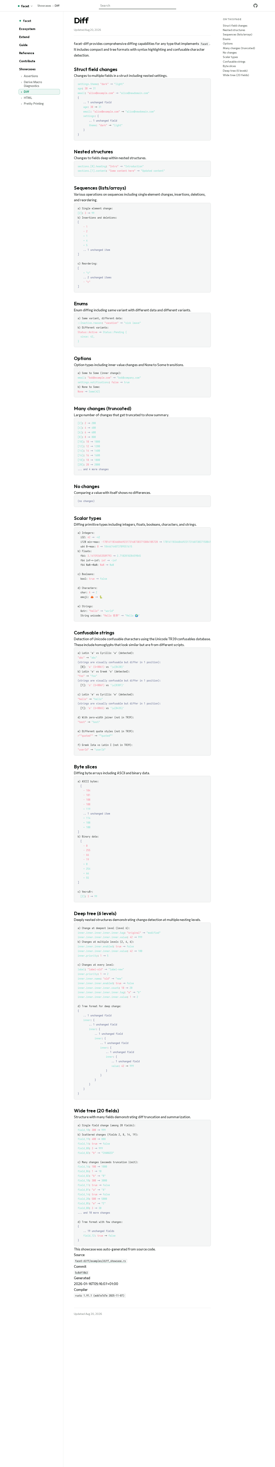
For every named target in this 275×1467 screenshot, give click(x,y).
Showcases (44, 5)
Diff (26, 91)
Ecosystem (27, 29)
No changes (230, 52)
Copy (204, 82)
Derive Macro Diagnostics (33, 84)
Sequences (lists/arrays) (237, 34)
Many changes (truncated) (239, 48)
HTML (28, 97)
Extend (24, 37)
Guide (23, 45)
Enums (227, 39)
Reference (26, 53)
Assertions (31, 76)
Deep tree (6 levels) (235, 70)
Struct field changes (235, 25)
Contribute (27, 61)
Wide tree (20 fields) (236, 75)
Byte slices (229, 66)
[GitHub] (255, 6)
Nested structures (234, 30)
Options (228, 43)
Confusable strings (234, 61)
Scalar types (230, 57)
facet (27, 21)
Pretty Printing (34, 103)
